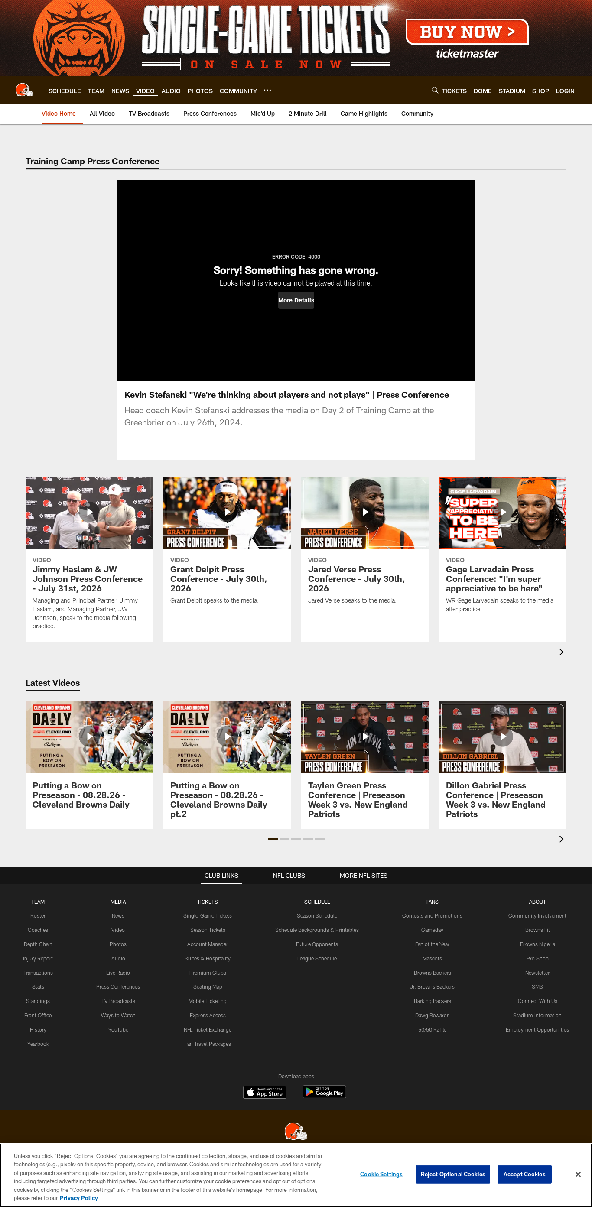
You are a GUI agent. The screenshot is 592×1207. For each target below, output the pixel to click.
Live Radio (118, 973)
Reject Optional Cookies (453, 1174)
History (38, 1029)
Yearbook (38, 1044)
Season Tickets (207, 930)
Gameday (432, 930)
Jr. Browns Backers (432, 986)
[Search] (435, 90)
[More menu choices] (267, 90)
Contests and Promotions (432, 915)
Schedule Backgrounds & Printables (317, 930)
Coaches (38, 930)
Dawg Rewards (432, 1015)
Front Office (38, 1015)
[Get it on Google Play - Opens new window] (324, 1096)
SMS (537, 986)
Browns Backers (432, 973)
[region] (296, 1175)
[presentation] (562, 653)
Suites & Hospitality (208, 958)
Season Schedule (317, 915)
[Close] (578, 1174)
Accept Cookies (525, 1174)
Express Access (208, 1015)
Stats (38, 986)
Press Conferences (118, 986)
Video (118, 930)
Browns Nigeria (537, 944)
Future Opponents (317, 944)
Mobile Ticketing (208, 1001)
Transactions (38, 973)
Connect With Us (537, 1001)
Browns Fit (537, 930)
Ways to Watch (118, 1015)
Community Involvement (537, 915)
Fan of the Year (432, 944)
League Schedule (317, 958)
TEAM (38, 902)
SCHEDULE (317, 902)
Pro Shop (538, 958)
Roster (38, 915)
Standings (38, 1001)
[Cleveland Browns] (296, 1132)
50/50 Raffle (432, 1029)
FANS (432, 902)
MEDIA (118, 902)
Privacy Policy (79, 1197)
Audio (118, 958)
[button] (296, 300)
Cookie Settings (381, 1174)
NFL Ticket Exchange (207, 1029)
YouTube (118, 1029)
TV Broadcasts (118, 1001)
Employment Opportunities (537, 1029)
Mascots (432, 958)
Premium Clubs (207, 973)
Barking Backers (432, 1001)
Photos (118, 944)
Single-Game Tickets (207, 915)
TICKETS (207, 902)
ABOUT (537, 902)
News (118, 915)
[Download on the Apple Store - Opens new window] (265, 1093)
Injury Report (38, 958)
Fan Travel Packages (208, 1044)
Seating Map (207, 986)
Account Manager (207, 944)
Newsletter (537, 973)
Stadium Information (537, 1015)
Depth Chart (38, 944)
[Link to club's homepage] (24, 89)
